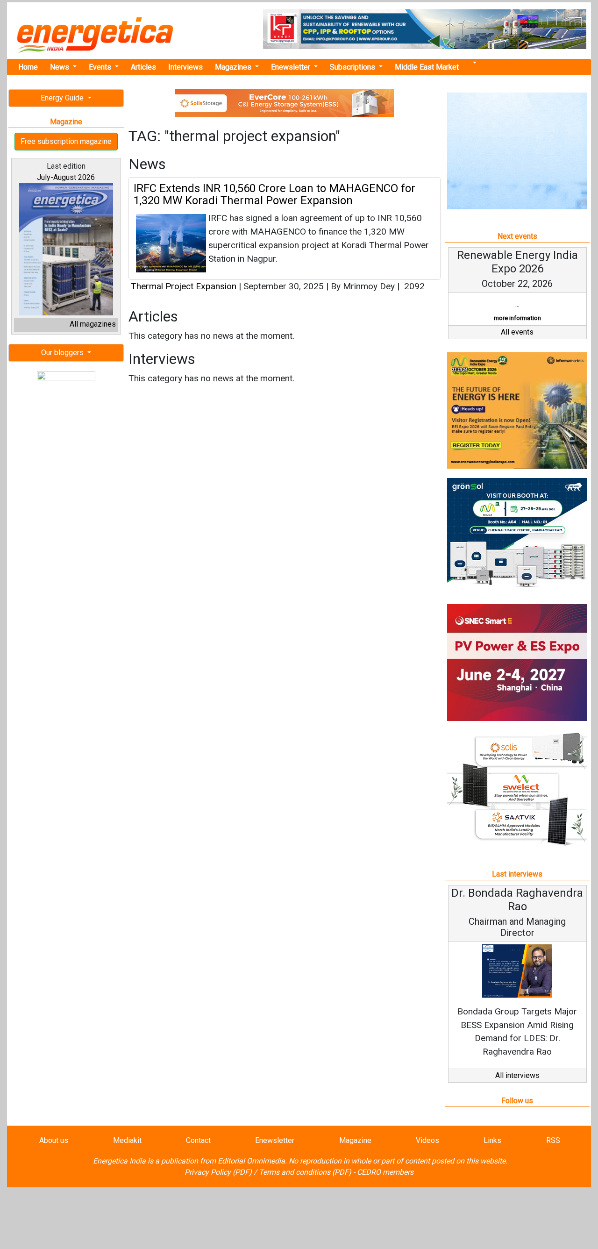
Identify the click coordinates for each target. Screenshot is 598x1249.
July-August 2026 (66, 177)
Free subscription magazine (66, 141)
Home (28, 67)
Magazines (234, 67)
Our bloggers (63, 352)
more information (517, 317)
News (60, 67)
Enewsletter (291, 67)
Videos (427, 1140)
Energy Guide (63, 97)
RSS (553, 1140)
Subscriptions (353, 67)
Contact (198, 1140)
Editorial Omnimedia (251, 1160)
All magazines (93, 324)
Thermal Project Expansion (183, 286)
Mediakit (127, 1140)
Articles (143, 67)
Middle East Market (427, 67)
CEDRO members (385, 1172)
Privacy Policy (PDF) (218, 1172)
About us (53, 1140)
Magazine (355, 1140)
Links (492, 1140)
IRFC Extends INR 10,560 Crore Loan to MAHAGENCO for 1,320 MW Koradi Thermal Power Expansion (274, 194)
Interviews (185, 67)
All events (517, 332)
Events (101, 67)
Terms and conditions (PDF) (305, 1172)
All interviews (517, 1075)
